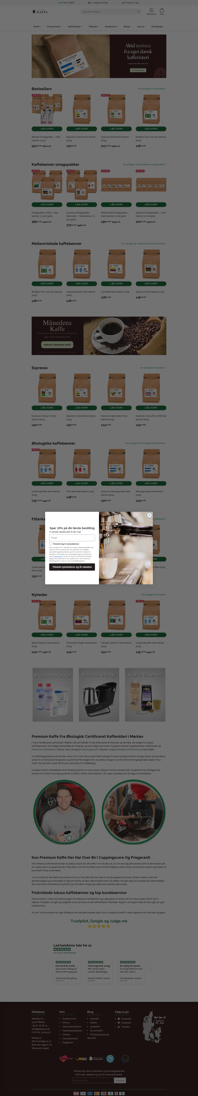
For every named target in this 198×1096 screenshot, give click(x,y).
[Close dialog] (149, 515)
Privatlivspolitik (58, 556)
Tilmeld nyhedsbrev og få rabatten (72, 567)
